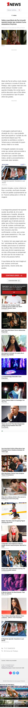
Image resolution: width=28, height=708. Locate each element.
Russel (23, 27)
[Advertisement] (14, 65)
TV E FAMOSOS (9, 648)
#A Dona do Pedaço (11, 651)
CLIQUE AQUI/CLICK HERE (18, 667)
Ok (14, 292)
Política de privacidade (11, 660)
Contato (3, 660)
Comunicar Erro (13, 280)
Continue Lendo (12, 275)
